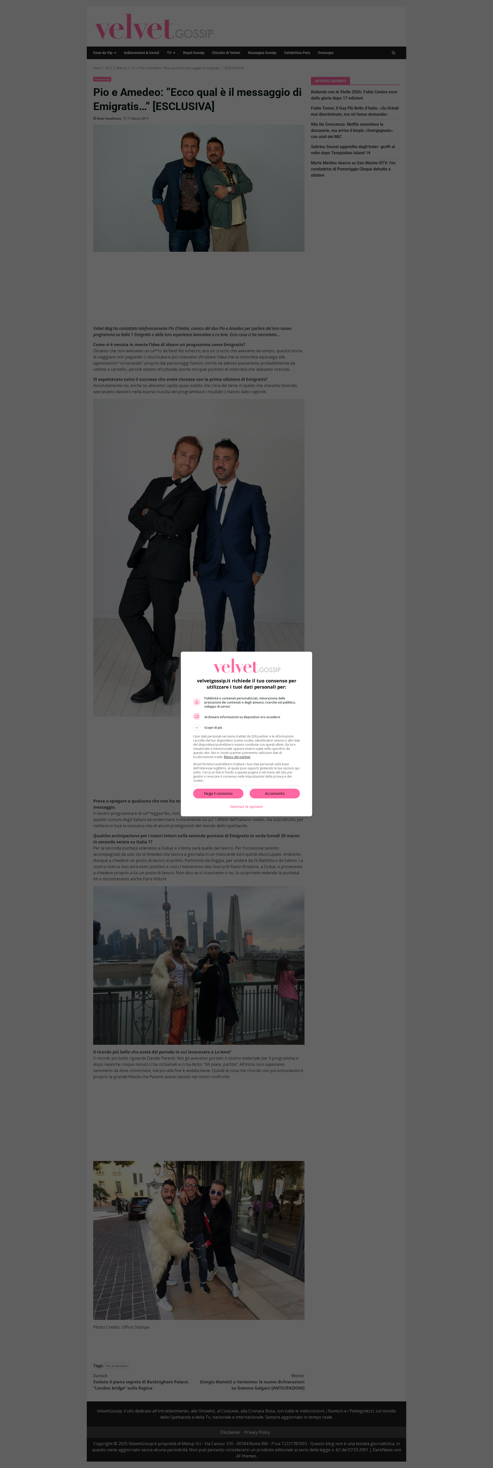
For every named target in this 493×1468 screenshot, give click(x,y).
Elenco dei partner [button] (237, 757)
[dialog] (246, 734)
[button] (246, 727)
